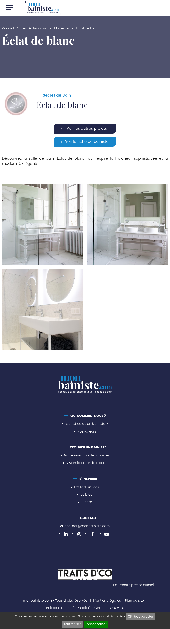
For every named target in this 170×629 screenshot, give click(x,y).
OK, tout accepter (140, 616)
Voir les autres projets (87, 129)
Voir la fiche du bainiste (86, 142)
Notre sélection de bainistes (87, 455)
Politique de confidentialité (68, 608)
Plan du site (134, 600)
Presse (86, 502)
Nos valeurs (86, 431)
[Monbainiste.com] (43, 8)
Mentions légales (107, 600)
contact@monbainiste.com (87, 526)
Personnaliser (96, 624)
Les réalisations (86, 487)
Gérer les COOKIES (109, 608)
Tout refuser (72, 624)
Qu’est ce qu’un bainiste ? (87, 423)
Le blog (87, 494)
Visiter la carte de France (86, 463)
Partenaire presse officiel (133, 585)
